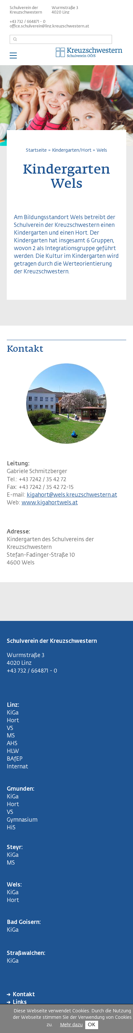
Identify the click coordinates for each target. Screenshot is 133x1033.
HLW (13, 751)
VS (10, 728)
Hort (13, 721)
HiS (11, 828)
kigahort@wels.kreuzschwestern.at (72, 495)
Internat (17, 767)
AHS (12, 743)
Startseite (36, 150)
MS (12, 736)
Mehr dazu (71, 1025)
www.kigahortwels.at (50, 503)
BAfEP (15, 759)
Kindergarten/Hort (71, 150)
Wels (102, 150)
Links (20, 1002)
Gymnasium (22, 820)
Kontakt (24, 995)
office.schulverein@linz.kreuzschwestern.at (49, 26)
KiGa (12, 713)
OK (91, 1025)
